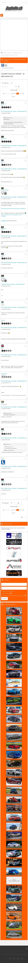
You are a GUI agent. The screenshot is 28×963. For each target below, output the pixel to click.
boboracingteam (5, 190)
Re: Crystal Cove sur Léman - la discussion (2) (14, 111)
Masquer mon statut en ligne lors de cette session (13, 595)
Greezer (3, 255)
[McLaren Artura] (14, 701)
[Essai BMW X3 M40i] (14, 898)
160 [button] (23, 93)
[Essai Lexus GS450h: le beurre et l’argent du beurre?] (14, 907)
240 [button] (13, 96)
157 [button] (15, 93)
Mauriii (2, 161)
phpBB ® (9, 954)
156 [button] (12, 93)
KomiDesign (24, 954)
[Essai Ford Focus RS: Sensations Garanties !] (14, 862)
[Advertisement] (14, 35)
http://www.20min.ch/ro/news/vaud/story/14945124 (13, 208)
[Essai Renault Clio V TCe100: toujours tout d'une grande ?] (14, 611)
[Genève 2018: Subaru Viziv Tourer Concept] (14, 835)
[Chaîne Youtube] (21, 958)
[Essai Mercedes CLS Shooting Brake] (14, 934)
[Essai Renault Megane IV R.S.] (14, 916)
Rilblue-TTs (3, 104)
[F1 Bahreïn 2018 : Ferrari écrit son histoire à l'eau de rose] (14, 800)
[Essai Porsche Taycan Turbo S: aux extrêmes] (14, 719)
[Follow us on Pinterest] (17, 958)
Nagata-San (3, 138)
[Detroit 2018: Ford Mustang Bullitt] (14, 889)
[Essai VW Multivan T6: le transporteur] (14, 925)
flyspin (2, 347)
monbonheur (4, 373)
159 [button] (20, 93)
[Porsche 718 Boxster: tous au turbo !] (14, 818)
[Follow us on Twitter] (10, 958)
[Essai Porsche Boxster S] (14, 755)
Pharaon (3, 320)
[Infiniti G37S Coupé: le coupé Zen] (14, 880)
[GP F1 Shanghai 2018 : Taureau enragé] (14, 809)
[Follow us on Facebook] (6, 958)
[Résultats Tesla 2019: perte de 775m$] (14, 683)
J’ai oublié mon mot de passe (8, 591)
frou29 (2, 458)
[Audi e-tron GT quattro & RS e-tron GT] (14, 728)
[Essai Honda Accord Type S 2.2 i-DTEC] (14, 844)
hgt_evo (3, 277)
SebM (2, 403)
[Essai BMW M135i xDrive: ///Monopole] (14, 764)
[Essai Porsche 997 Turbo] (14, 853)
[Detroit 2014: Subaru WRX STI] (14, 871)
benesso (3, 481)
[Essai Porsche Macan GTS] (14, 710)
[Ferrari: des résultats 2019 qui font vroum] (14, 638)
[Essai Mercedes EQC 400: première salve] (14, 737)
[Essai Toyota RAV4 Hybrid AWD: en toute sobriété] (14, 665)
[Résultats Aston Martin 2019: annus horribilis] (14, 647)
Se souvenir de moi (5, 593)
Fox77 (2, 303)
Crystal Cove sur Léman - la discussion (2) (13, 284)
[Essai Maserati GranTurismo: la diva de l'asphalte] (14, 791)
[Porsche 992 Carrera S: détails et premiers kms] (14, 773)
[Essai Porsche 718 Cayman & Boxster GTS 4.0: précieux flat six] (14, 620)
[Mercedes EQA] (14, 674)
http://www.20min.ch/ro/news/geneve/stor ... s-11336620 (12, 215)
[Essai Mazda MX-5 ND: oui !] (14, 746)
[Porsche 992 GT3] (14, 692)
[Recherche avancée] (26, 2)
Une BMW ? (3, 220)
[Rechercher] (23, 2)
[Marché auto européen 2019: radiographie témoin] (14, 629)
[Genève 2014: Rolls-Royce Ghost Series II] (14, 782)
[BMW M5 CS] (14, 656)
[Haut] (26, 156)
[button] (3, 93)
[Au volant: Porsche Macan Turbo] (14, 826)
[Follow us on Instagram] (14, 958)
